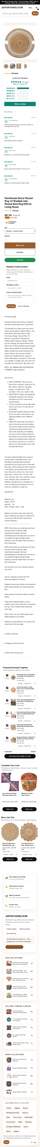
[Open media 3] (19, 66)
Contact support (11, 929)
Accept (6, 1142)
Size (6, 227)
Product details (11, 317)
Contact (8, 1108)
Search (35, 13)
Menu (30, 8)
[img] (8, 117)
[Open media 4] (25, 66)
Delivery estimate (12, 634)
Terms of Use (17, 1117)
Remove (7, 678)
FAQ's (8, 1117)
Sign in (8, 1131)
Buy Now (20, 252)
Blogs (20, 1122)
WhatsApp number (12, 285)
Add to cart (20, 245)
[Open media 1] (6, 66)
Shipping (17, 1108)
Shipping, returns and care (15, 643)
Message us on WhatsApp (14, 947)
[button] (11, 88)
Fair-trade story (11, 933)
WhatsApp (20, 260)
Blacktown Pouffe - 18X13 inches (27, 794)
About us (25, 1113)
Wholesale (28, 1122)
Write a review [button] (20, 104)
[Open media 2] (12, 66)
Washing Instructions (12, 1113)
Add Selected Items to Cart (20, 756)
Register (16, 1131)
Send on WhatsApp (23, 306)
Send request (11, 306)
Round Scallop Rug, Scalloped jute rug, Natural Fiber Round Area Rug (8, 844)
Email (8, 277)
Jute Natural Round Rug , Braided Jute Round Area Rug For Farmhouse (28, 844)
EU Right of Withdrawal (13, 1127)
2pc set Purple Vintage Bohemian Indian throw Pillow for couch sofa (9, 794)
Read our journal (25, 929)
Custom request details (14, 292)
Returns (25, 1108)
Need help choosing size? (15, 653)
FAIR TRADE (28, 1117)
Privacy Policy (10, 1122)
